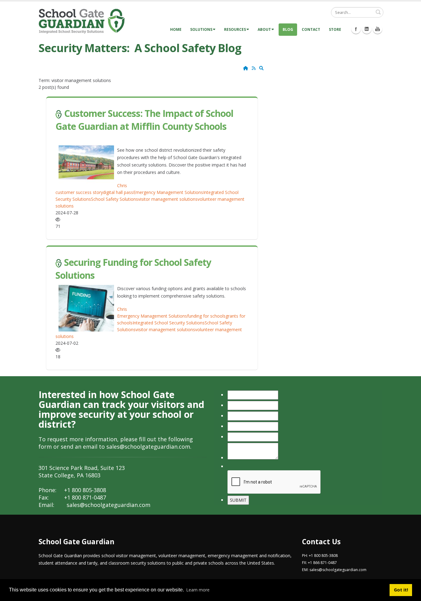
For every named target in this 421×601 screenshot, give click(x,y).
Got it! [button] (401, 590)
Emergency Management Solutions (168, 192)
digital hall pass (118, 192)
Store (335, 29)
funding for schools (206, 316)
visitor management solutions (168, 199)
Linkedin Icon (366, 29)
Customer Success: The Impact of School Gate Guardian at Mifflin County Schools (144, 120)
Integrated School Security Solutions (169, 323)
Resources (235, 29)
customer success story (79, 192)
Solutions (201, 29)
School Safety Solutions (114, 199)
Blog (288, 29)
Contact (311, 29)
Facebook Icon (356, 29)
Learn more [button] (198, 590)
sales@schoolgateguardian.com (148, 446)
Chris (122, 185)
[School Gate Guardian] (82, 21)
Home (176, 29)
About (264, 29)
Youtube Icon (377, 29)
